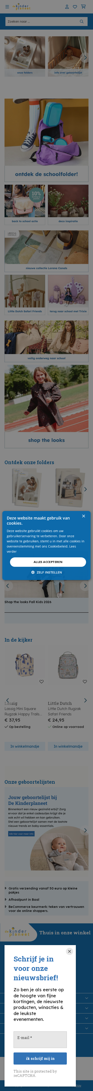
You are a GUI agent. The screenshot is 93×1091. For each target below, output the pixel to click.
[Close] (69, 951)
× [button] (83, 516)
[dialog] (46, 545)
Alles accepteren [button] (48, 562)
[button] (46, 572)
